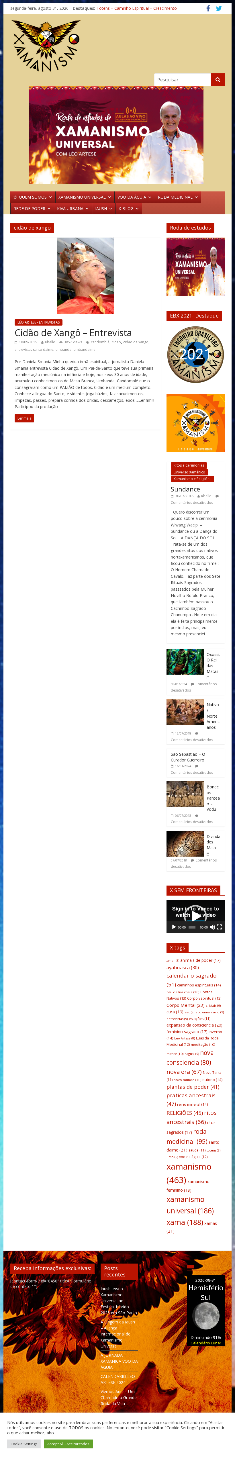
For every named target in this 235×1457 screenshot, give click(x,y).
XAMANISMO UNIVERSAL (82, 197)
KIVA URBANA (70, 208)
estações (199, 1018)
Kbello (50, 342)
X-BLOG (126, 208)
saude (197, 1150)
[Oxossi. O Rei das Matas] (185, 652)
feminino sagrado (187, 1031)
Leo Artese (184, 1038)
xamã (185, 1222)
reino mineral (192, 1104)
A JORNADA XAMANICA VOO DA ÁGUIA (119, 1361)
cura (175, 1012)
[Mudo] (212, 927)
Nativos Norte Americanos (213, 716)
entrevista (23, 349)
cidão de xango (135, 342)
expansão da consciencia (194, 1025)
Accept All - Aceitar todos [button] (68, 1443)
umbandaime (84, 349)
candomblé (100, 342)
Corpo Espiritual (204, 998)
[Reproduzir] (174, 927)
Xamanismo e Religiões (192, 478)
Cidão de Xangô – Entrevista (73, 332)
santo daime (43, 349)
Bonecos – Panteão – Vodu (213, 798)
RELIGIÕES (185, 1112)
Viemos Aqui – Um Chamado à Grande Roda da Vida (119, 1397)
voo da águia (193, 1156)
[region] (117, 135)
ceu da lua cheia (183, 992)
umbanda (63, 349)
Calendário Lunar (206, 1343)
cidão (116, 342)
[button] (117, 135)
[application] (196, 916)
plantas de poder (193, 1086)
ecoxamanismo (209, 1012)
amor (173, 961)
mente (175, 1053)
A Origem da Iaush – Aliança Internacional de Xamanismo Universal (118, 1334)
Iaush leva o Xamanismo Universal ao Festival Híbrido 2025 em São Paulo (119, 1300)
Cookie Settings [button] (24, 1443)
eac (189, 1012)
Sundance (185, 489)
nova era (184, 1072)
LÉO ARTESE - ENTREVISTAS (38, 322)
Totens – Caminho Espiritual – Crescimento (137, 8)
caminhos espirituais (199, 985)
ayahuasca (183, 967)
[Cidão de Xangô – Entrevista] (85, 241)
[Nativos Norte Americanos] (185, 702)
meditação (203, 1044)
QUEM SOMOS (33, 197)
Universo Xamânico (189, 472)
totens (213, 1150)
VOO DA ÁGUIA (131, 197)
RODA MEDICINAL (175, 197)
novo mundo (187, 1080)
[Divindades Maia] (185, 834)
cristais (213, 1005)
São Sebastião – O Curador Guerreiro (188, 757)
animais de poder (200, 960)
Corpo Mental (186, 1005)
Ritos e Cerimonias (189, 465)
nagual (192, 1053)
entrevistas (177, 1019)
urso (172, 1157)
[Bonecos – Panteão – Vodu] (185, 784)
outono (212, 1079)
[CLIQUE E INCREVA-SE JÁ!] (196, 269)
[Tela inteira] (219, 927)
